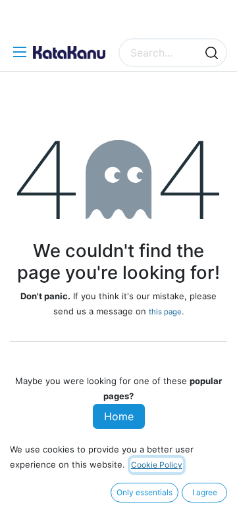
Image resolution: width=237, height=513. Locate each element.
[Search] (211, 52)
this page (165, 311)
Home (119, 416)
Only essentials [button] (144, 492)
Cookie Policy (156, 465)
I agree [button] (204, 492)
